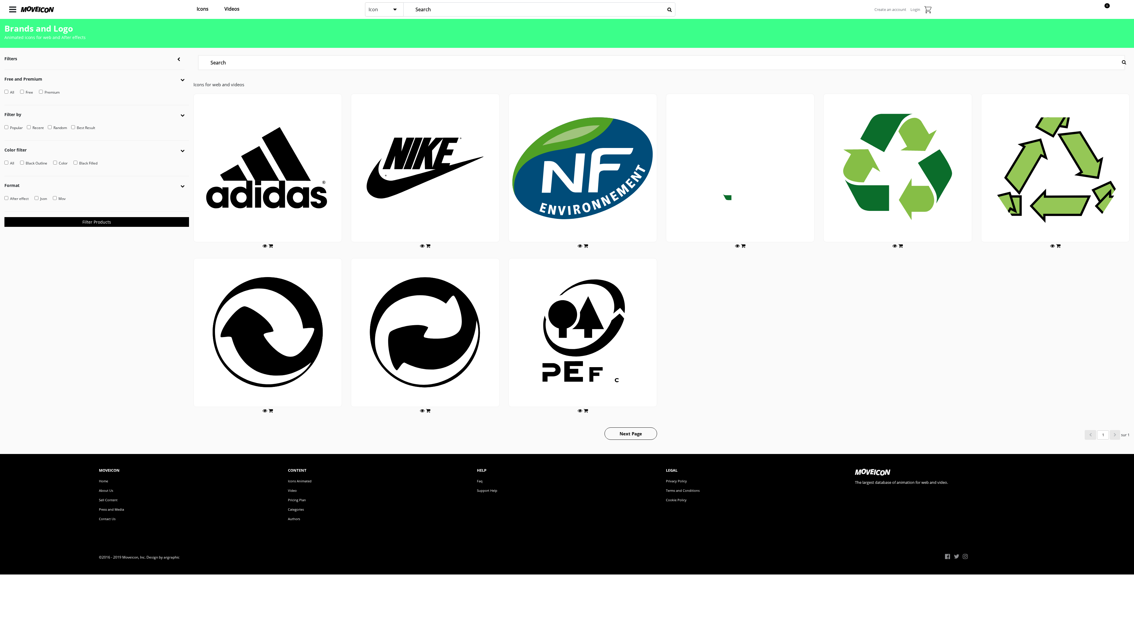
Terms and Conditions (683, 490)
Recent (38, 127)
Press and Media (111, 509)
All (12, 92)
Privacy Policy (676, 481)
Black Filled (88, 163)
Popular (16, 127)
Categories (296, 509)
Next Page (631, 434)
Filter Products (96, 222)
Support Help (487, 490)
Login (915, 9)
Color (63, 163)
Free (29, 92)
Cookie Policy (676, 500)
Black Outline (36, 163)
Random (60, 127)
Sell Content (108, 500)
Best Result (86, 127)
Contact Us (107, 519)
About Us (106, 490)
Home (103, 481)
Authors (294, 519)
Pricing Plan (297, 500)
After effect (19, 198)
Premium (52, 92)
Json (43, 198)
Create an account (890, 9)
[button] (184, 79)
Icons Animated (300, 481)
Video (292, 490)
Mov (62, 198)
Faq (480, 481)
